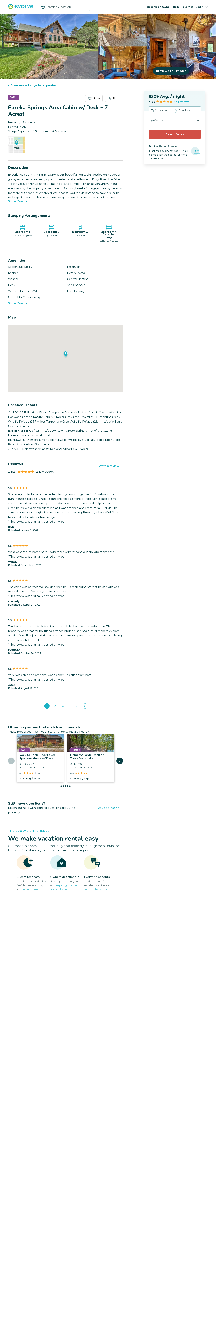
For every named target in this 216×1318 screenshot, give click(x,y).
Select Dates (175, 134)
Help (176, 6)
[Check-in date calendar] (152, 111)
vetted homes (31, 889)
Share (116, 98)
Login (199, 6)
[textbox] (64, 7)
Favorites (187, 6)
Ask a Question (108, 808)
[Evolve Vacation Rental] (20, 8)
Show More (16, 201)
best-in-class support (97, 889)
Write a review (109, 466)
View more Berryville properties (33, 85)
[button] (175, 120)
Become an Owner (158, 6)
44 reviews (181, 102)
